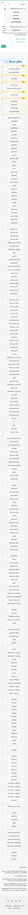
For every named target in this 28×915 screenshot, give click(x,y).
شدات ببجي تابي (14, 310)
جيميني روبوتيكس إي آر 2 (21, 875)
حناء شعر (14, 418)
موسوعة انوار (14, 219)
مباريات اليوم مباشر (14, 492)
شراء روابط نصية (14, 236)
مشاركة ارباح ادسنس (14, 72)
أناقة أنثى (14, 161)
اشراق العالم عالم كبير (14, 259)
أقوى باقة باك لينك (14, 458)
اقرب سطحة (14, 579)
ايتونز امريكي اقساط (14, 371)
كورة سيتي (14, 613)
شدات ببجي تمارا (14, 303)
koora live (14, 666)
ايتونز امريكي (14, 316)
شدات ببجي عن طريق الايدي (14, 357)
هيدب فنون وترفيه (14, 290)
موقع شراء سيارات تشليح (14, 593)
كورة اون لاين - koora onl (14, 683)
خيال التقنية (14, 131)
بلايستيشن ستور (14, 401)
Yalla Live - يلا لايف (14, 679)
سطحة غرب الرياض (14, 572)
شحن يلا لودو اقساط (14, 323)
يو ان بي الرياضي (14, 280)
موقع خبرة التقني (14, 158)
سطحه (14, 559)
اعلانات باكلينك (14, 479)
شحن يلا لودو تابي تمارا (14, 364)
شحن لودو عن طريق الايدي (14, 391)
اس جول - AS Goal (14, 693)
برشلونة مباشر (14, 495)
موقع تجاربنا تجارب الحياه (14, 465)
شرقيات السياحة (14, 216)
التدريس (14, 256)
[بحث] (2, 2)
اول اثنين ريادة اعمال (14, 68)
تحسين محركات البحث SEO (14, 88)
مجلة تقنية (14, 276)
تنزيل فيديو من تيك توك (14, 832)
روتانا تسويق (14, 172)
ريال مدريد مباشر (14, 498)
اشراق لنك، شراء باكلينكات (14, 242)
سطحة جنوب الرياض (14, 576)
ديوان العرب (14, 468)
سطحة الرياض (14, 556)
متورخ (14, 165)
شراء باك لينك (14, 229)
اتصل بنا (9, 908)
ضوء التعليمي (14, 101)
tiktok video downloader (14, 842)
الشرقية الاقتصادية (14, 141)
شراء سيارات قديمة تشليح (14, 603)
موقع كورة (14, 750)
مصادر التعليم (14, 273)
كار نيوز (14, 155)
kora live (14, 703)
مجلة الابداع (14, 175)
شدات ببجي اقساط (14, 299)
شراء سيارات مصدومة (14, 600)
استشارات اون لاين (14, 182)
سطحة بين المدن (14, 562)
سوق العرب (14, 448)
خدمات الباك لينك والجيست (14, 438)
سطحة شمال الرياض (14, 569)
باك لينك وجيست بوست (14, 269)
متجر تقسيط (14, 337)
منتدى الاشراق (14, 263)
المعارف (14, 185)
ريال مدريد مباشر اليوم (14, 629)
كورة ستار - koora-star (14, 652)
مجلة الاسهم (14, 138)
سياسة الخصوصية (16, 908)
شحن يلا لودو (14, 388)
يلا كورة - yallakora (14, 686)
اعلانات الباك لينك (14, 246)
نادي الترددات (14, 178)
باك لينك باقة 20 (14, 451)
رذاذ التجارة (14, 195)
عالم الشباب (14, 78)
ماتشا (14, 425)
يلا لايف (14, 623)
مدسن (14, 168)
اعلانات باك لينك (14, 475)
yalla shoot (14, 488)
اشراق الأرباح (14, 222)
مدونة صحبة (14, 212)
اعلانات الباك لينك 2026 (14, 266)
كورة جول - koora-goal (14, 656)
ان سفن (14, 124)
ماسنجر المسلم (14, 94)
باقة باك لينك (14, 85)
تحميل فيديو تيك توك (14, 836)
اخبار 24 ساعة (14, 286)
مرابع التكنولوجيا (14, 128)
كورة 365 (14, 609)
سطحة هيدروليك (14, 566)
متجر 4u (14, 354)
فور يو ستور (14, 350)
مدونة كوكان (14, 148)
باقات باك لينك (14, 239)
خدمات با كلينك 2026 (14, 462)
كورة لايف (14, 706)
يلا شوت (14, 485)
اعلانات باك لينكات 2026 (14, 806)
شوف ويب (14, 134)
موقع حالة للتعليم (14, 283)
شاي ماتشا (14, 428)
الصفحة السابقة (20, 39)
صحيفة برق (14, 104)
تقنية (14, 252)
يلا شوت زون (14, 819)
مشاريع (14, 472)
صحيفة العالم (14, 293)
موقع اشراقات (14, 108)
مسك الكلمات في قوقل (14, 117)
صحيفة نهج (14, 151)
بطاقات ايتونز (14, 398)
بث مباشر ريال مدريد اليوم (14, 619)
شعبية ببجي (14, 394)
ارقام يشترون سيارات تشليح (14, 596)
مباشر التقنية (14, 209)
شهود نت (14, 202)
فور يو (14, 377)
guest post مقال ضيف (14, 445)
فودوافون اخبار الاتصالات (14, 249)
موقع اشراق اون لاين (14, 111)
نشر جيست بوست (14, 441)
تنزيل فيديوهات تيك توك (14, 839)
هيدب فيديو (14, 189)
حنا (14, 421)
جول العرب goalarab (14, 616)
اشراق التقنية (14, 121)
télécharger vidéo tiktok (14, 846)
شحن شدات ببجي (14, 381)
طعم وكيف (14, 199)
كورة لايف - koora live (14, 783)
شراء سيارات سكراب (14, 586)
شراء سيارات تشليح (14, 589)
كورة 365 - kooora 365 (14, 690)
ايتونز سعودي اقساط (14, 320)
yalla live (14, 643)
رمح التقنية (14, 192)
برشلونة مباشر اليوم (14, 632)
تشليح (14, 583)
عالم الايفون (14, 144)
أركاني (14, 206)
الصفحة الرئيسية (20, 41)
